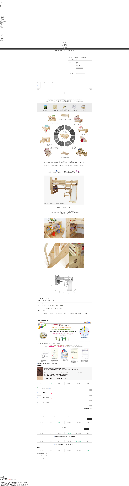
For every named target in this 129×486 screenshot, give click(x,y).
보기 (90, 390)
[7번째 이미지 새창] (42, 86)
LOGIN (1, 2)
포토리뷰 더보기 (89, 419)
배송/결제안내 (2, 40)
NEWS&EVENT (3, 28)
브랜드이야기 (2, 9)
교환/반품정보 (78, 383)
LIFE (1, 25)
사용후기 (50, 383)
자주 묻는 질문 (2, 37)
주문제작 (1, 35)
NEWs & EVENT (64, 47)
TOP (64, 48)
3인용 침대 (2, 17)
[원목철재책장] (39, 398)
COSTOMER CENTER (4, 36)
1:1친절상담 (64, 44)
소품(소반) (2, 20)
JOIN (1, 3)
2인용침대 (2, 16)
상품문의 (59, 383)
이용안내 (1, 39)
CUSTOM (1, 24)
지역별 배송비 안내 (79, 67)
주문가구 (1, 22)
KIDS (1, 26)
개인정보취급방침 (23, 485)
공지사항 (64, 42)
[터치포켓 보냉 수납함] (39, 393)
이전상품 (38, 89)
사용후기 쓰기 (86, 408)
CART (1, 4)
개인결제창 (2, 23)
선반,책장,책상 (2, 19)
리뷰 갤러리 (64, 45)
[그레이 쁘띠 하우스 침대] (39, 388)
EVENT (1, 27)
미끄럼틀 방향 (71, 73)
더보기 (91, 408)
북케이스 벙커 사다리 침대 (43, 455)
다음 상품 (90, 89)
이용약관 (18, 485)
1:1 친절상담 (2, 38)
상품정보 (41, 383)
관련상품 (87, 383)
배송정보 (69, 383)
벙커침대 (1, 18)
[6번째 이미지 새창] (38, 86)
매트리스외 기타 (3, 21)
